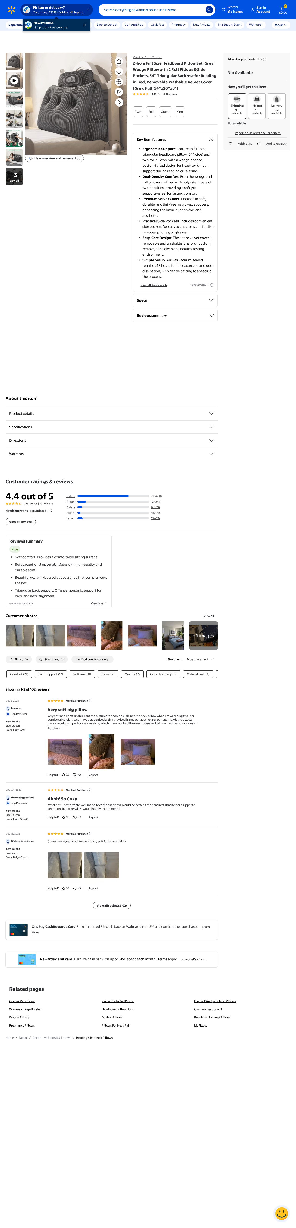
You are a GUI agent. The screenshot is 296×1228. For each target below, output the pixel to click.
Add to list (245, 143)
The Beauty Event (230, 24)
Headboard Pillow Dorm (118, 1009)
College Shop (134, 24)
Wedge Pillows (19, 1017)
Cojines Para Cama (22, 1001)
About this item (21, 398)
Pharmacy (179, 24)
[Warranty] (211, 454)
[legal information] (265, 59)
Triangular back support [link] (34, 590)
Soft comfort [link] (25, 557)
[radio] (138, 111)
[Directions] (211, 440)
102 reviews (46, 503)
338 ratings (170, 94)
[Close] (85, 25)
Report (93, 775)
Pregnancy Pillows (22, 1025)
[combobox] (157, 10)
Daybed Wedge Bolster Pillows (215, 1001)
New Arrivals (201, 24)
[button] (232, 10)
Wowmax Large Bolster (25, 1009)
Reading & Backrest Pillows (212, 1017)
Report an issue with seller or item (258, 133)
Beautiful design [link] (28, 577)
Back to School (107, 24)
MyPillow (200, 1025)
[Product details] (211, 413)
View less (97, 603)
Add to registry (276, 143)
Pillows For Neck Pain (116, 1025)
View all (209, 616)
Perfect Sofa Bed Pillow (118, 1001)
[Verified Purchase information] (91, 700)
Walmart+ (256, 24)
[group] (155, 94)
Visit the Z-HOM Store (147, 57)
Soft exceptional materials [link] (36, 564)
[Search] (209, 9)
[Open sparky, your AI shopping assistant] (282, 1214)
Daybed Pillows (112, 1017)
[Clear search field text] (198, 10)
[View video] (119, 92)
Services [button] (46, 25)
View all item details (154, 285)
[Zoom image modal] (119, 82)
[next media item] (119, 102)
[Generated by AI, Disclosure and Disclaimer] (212, 285)
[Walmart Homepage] (12, 10)
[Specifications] (211, 427)
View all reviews (20, 522)
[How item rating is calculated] (50, 510)
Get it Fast (157, 24)
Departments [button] (17, 25)
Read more (55, 728)
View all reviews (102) (112, 905)
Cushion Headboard (208, 1009)
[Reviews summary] (160, 94)
